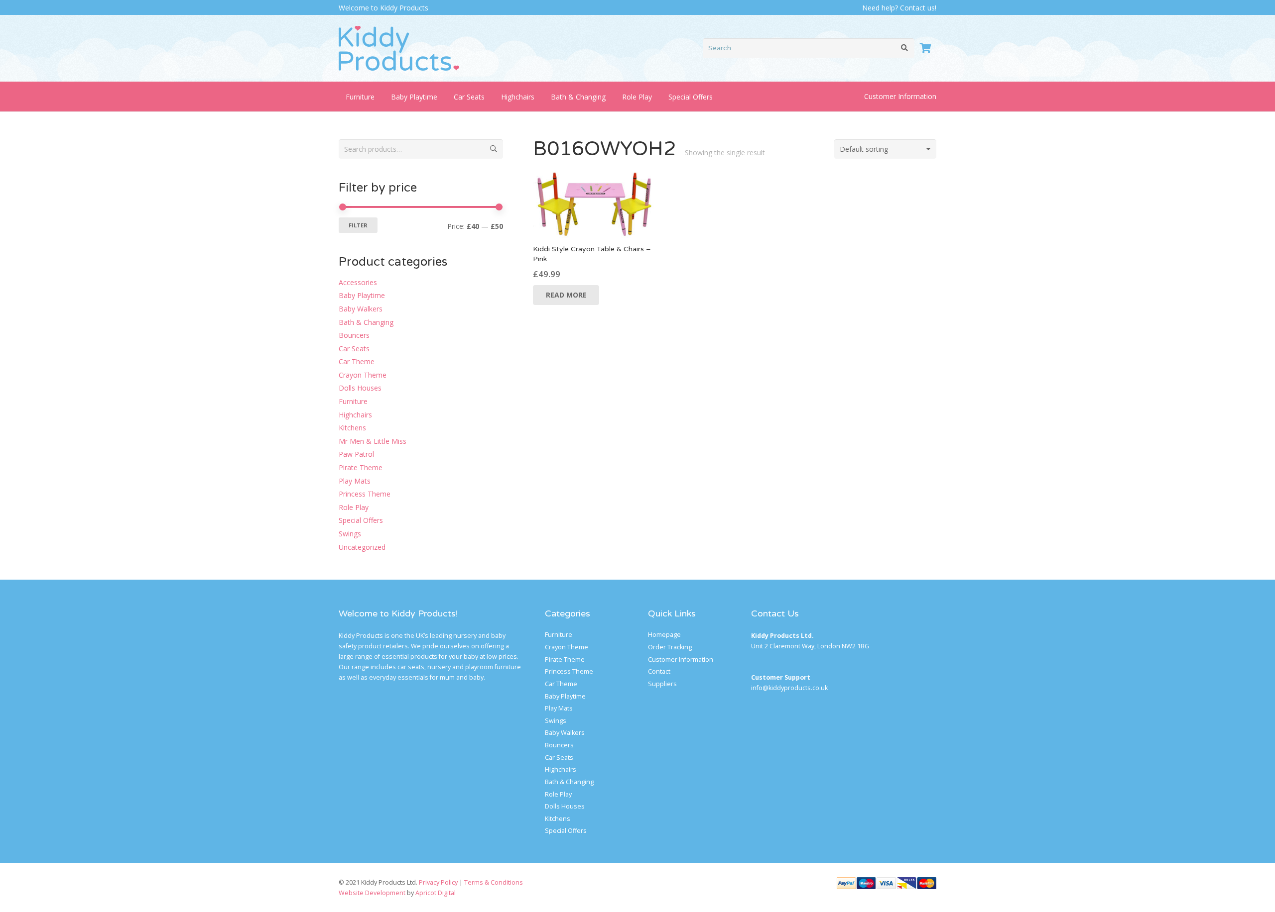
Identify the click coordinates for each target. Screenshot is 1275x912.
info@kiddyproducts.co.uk (789, 688)
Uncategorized (362, 547)
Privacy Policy (438, 882)
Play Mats (355, 481)
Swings (350, 533)
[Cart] (925, 48)
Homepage (664, 634)
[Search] (904, 48)
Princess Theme (364, 494)
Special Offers (361, 520)
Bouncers (354, 335)
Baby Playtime (362, 295)
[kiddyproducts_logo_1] (399, 48)
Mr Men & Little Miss (372, 441)
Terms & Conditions (493, 882)
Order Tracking (670, 647)
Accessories (358, 282)
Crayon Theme (362, 375)
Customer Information (900, 96)
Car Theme (357, 361)
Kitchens (352, 427)
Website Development (372, 893)
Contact (659, 671)
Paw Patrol (356, 454)
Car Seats (354, 348)
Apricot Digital (435, 893)
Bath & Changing (366, 322)
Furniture (353, 401)
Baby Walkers (360, 308)
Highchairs (355, 414)
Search (493, 148)
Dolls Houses (360, 388)
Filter (358, 225)
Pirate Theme (360, 467)
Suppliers (662, 684)
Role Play (354, 507)
